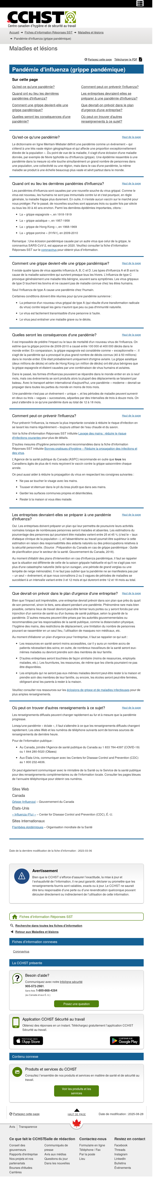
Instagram (120, 1154)
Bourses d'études (20, 1167)
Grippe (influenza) (24, 801)
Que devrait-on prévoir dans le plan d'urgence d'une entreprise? (107, 107)
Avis (12, 1126)
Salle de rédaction (59, 1138)
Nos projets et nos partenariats (21, 1160)
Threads (119, 1149)
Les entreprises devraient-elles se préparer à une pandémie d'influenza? (109, 96)
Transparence (28, 1126)
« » (24, 814)
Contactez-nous (93, 1138)
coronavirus (49, 250)
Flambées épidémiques (27, 827)
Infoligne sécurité (71, 982)
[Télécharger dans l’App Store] (28, 1040)
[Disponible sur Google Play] (125, 1040)
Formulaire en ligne (92, 1145)
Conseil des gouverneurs (17, 1147)
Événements (122, 1167)
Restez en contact (129, 1138)
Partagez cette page (100, 59)
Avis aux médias (55, 1154)
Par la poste (87, 1154)
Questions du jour (56, 1158)
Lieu (82, 1158)
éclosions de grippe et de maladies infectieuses (98, 690)
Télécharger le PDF (125, 59)
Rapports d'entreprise (23, 1154)
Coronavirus (21, 951)
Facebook (120, 1145)
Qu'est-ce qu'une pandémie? (33, 86)
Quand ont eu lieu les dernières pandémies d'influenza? (35, 96)
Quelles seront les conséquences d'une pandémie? (41, 119)
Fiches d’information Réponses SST (46, 916)
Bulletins (120, 1163)
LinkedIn (120, 1158)
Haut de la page (131, 137)
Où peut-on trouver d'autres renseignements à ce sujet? (101, 119)
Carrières (15, 1172)
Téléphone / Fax (90, 1149)
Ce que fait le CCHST (27, 1138)
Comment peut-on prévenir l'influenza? (110, 86)
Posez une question (76, 1004)
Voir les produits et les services (76, 1091)
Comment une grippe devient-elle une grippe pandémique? (40, 107)
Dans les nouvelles (57, 1163)
